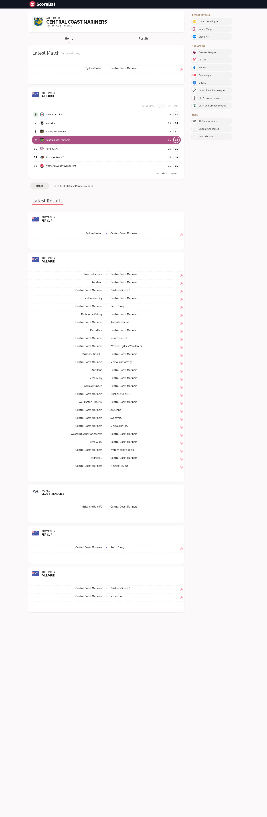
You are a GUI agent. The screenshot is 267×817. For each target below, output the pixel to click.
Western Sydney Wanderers (61, 165)
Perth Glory (52, 148)
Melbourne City (54, 114)
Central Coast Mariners (58, 139)
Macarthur (51, 123)
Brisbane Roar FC (55, 157)
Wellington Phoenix (56, 131)
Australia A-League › (166, 173)
